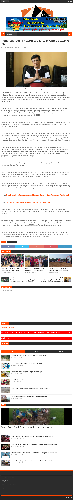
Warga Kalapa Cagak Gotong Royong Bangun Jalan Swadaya (27, 427)
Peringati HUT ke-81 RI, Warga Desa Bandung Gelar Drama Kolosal (12, 269)
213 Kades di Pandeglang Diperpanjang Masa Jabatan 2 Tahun (29, 396)
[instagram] (71, 497)
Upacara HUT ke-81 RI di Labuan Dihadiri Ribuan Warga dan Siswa (58, 269)
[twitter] (69, 1)
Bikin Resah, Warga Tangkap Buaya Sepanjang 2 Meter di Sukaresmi (31, 388)
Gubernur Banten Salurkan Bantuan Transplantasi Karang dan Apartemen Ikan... (34, 452)
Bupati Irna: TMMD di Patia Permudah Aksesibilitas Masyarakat (28, 202)
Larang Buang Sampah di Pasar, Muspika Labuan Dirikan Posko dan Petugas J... (34, 461)
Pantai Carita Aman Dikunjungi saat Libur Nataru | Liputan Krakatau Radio (33, 436)
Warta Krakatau (12, 242)
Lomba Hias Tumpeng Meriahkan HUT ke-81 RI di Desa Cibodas (34, 269)
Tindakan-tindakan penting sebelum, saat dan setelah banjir (28, 355)
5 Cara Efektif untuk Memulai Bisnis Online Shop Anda (27, 363)
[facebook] (66, 1)
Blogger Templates (23, 497)
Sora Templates (12, 497)
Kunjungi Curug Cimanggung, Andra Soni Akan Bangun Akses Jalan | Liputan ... (34, 444)
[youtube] (71, 1)
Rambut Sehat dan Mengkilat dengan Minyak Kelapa (26, 372)
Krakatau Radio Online (7, 327)
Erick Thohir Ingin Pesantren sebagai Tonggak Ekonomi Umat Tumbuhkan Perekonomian (38, 195)
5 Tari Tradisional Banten (18, 380)
